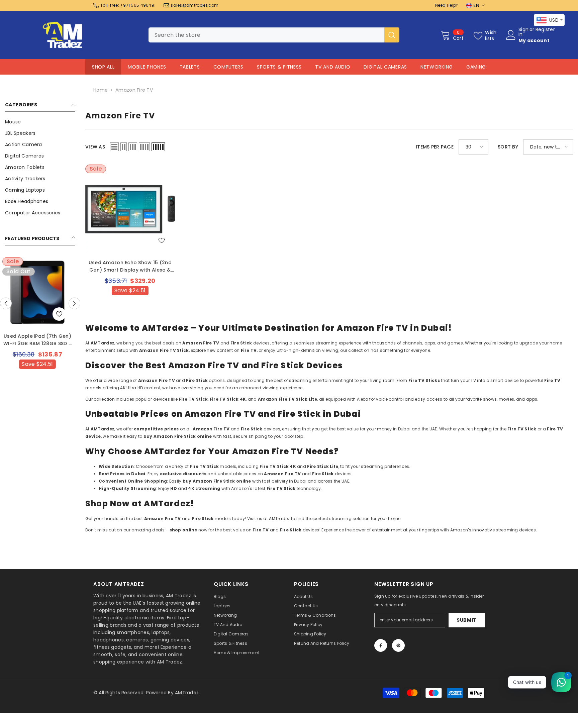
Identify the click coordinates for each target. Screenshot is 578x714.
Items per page (435, 146)
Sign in (523, 31)
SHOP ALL (103, 67)
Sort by (508, 146)
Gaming (476, 67)
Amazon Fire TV (134, 90)
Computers (228, 67)
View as (95, 146)
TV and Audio (332, 67)
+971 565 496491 (138, 5)
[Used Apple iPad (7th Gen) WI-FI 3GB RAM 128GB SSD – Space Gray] (40, 292)
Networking (436, 67)
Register (545, 30)
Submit (467, 620)
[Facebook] (380, 645)
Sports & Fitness (279, 67)
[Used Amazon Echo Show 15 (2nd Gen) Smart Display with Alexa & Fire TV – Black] (130, 209)
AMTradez (187, 692)
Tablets (190, 67)
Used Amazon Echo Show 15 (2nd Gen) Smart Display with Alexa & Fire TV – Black (130, 266)
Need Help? (447, 5)
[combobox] (266, 34)
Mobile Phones (147, 67)
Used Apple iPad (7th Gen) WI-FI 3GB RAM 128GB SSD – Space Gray (40, 340)
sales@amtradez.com (194, 5)
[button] (6, 303)
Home (100, 90)
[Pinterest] (398, 645)
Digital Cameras (385, 67)
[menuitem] (40, 121)
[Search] (274, 34)
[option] (40, 326)
